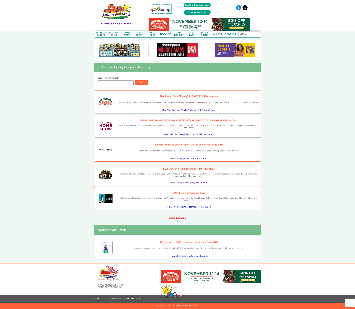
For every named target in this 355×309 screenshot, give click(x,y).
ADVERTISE (99, 299)
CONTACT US (115, 299)
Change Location (197, 12)
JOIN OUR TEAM (132, 299)
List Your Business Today (197, 5)
